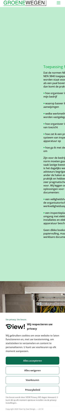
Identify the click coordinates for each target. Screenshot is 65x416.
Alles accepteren (32, 360)
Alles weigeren (32, 370)
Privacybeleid (32, 389)
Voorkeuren (32, 380)
